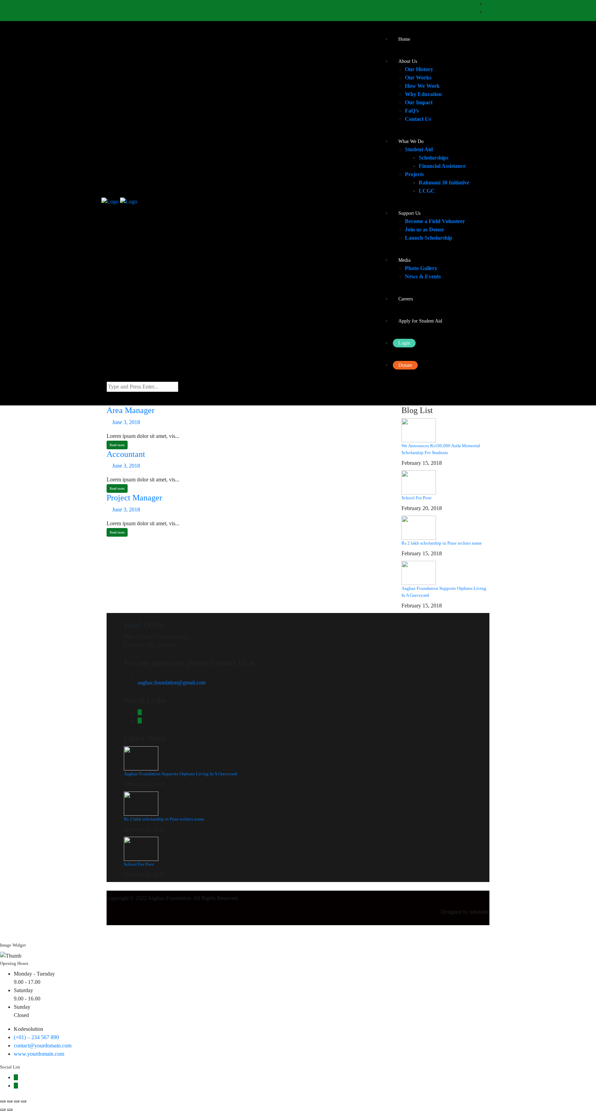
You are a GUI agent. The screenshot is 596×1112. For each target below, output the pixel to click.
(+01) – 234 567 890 (36, 1037)
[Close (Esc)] (3, 1101)
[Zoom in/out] (23, 1101)
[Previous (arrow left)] (3, 1110)
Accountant (126, 454)
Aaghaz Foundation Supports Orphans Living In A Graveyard (180, 773)
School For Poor (416, 497)
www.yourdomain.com (39, 1054)
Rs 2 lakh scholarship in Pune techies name (441, 543)
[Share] (9, 1101)
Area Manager (131, 410)
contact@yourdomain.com (42, 1045)
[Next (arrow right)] (9, 1110)
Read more (117, 445)
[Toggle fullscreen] (16, 1101)
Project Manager (134, 497)
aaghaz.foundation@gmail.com (172, 683)
